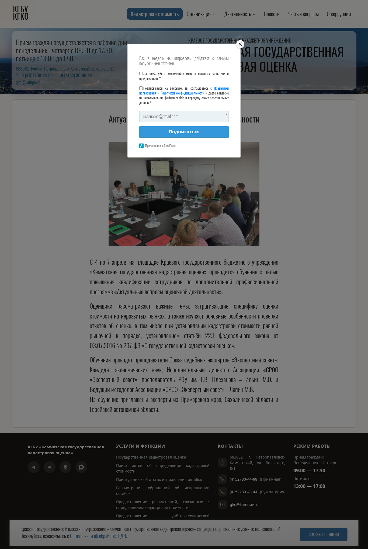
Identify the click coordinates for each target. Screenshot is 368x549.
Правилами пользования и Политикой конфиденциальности (184, 90)
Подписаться (184, 131)
